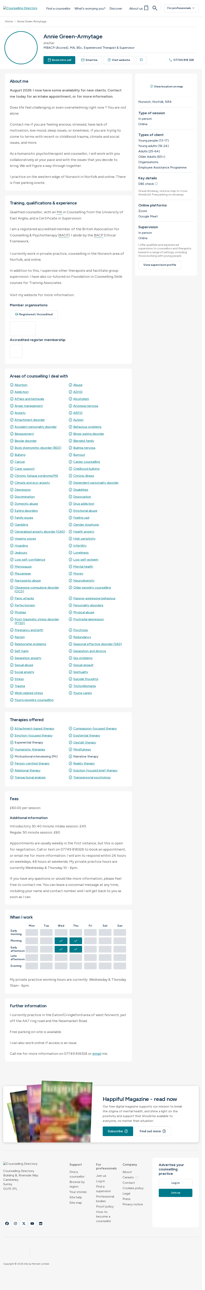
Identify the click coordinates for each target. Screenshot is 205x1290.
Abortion (21, 385)
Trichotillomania (84, 686)
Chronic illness (83, 476)
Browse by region (77, 1184)
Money (78, 573)
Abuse (77, 385)
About (127, 1172)
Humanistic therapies (30, 749)
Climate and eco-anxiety (32, 483)
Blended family (83, 441)
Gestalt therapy (84, 742)
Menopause (23, 566)
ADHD (77, 392)
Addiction (22, 392)
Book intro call (59, 60)
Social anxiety (24, 672)
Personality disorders (88, 605)
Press (127, 1199)
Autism (78, 420)
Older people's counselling (92, 587)
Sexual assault (83, 665)
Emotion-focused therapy (33, 735)
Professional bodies (105, 1199)
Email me (89, 60)
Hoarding (21, 545)
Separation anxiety (28, 658)
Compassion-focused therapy (95, 728)
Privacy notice (133, 1204)
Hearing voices (25, 538)
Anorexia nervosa (85, 406)
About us (136, 8)
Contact (129, 1183)
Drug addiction (83, 504)
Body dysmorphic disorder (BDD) (38, 448)
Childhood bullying (86, 469)
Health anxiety (83, 531)
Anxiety (20, 413)
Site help (75, 1197)
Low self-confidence (30, 559)
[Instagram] (15, 1224)
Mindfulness (82, 749)
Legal (126, 1193)
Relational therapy (27, 770)
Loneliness (81, 552)
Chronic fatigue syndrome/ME (36, 476)
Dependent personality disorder (96, 483)
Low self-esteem (85, 559)
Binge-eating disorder (88, 434)
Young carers (82, 693)
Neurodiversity (83, 580)
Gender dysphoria (86, 525)
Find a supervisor (103, 1189)
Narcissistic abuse (28, 580)
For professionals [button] (106, 1166)
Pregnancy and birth (29, 630)
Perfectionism (25, 605)
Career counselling (86, 462)
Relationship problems (30, 644)
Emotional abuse (85, 511)
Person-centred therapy (32, 763)
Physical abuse (83, 612)
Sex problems (82, 658)
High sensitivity (84, 538)
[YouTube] (32, 1224)
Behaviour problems (87, 427)
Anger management (29, 406)
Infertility (79, 545)
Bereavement (24, 434)
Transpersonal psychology (92, 777)
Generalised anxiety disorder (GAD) (40, 531)
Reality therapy (84, 763)
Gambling (21, 525)
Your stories (78, 1192)
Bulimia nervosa (84, 448)
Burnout (79, 455)
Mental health (83, 566)
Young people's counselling (34, 700)
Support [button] (75, 1164)
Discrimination (25, 497)
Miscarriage (23, 573)
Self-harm (22, 651)
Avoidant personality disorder (36, 427)
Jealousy (21, 552)
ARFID (77, 413)
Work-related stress (29, 693)
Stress (19, 679)
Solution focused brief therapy (95, 770)
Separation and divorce (89, 651)
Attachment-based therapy (34, 728)
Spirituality (80, 672)
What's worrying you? (90, 8)
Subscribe (118, 1131)
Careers (131, 1177)
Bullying (20, 455)
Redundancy (82, 637)
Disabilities (80, 490)
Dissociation (82, 497)
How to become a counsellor (103, 1216)
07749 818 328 (181, 60)
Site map (75, 1203)
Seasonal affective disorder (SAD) (97, 644)
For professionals (181, 8)
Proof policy (105, 1206)
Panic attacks (24, 598)
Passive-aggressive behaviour (94, 598)
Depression (23, 490)
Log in (100, 1181)
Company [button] (130, 1164)
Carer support (25, 469)
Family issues (24, 518)
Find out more (153, 1131)
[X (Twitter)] (23, 1224)
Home (9, 21)
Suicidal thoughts (85, 679)
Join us (101, 1176)
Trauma (20, 686)
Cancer (20, 462)
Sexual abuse (24, 665)
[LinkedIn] (40, 1224)
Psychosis (80, 630)
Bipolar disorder (26, 441)
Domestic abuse (26, 504)
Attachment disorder (30, 420)
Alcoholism (81, 399)
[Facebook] (7, 1224)
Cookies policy (133, 1188)
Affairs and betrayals (29, 399)
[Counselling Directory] (22, 8)
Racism (20, 637)
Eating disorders (26, 511)
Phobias (20, 612)
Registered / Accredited (34, 314)
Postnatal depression (88, 619)
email (96, 1053)
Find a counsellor (58, 8)
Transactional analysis (30, 777)
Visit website (119, 60)
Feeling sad (81, 518)
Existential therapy (86, 735)
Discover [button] (116, 8)
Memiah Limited (40, 1263)
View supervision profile (159, 265)
